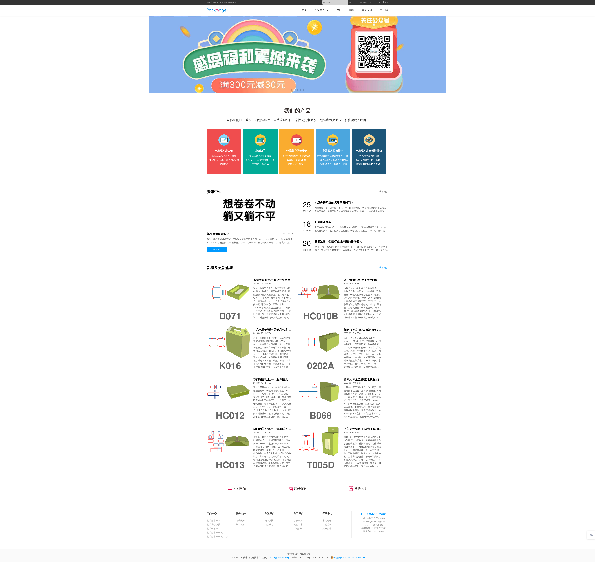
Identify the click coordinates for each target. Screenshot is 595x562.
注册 (386, 2)
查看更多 (383, 191)
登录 (381, 2)
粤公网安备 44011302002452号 (349, 557)
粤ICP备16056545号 (279, 557)
